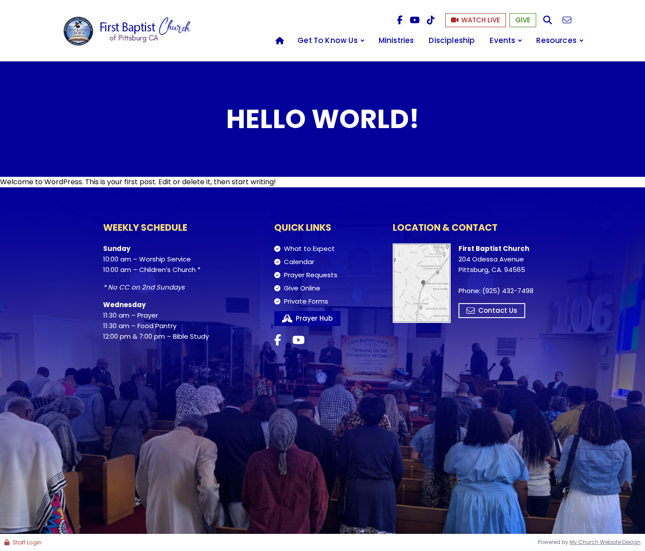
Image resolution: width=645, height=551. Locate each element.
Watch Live (480, 20)
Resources (556, 40)
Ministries (396, 40)
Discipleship (452, 40)
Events (502, 40)
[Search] (547, 20)
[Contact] (567, 20)
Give (522, 20)
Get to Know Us (327, 40)
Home (279, 40)
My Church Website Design (605, 542)
